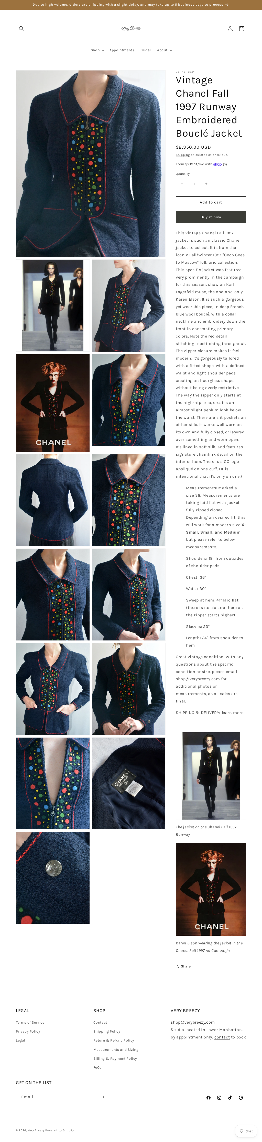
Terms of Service (30, 1022)
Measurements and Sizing (116, 1049)
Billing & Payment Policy (115, 1058)
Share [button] (186, 966)
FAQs (97, 1067)
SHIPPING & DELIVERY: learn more (210, 712)
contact (222, 1037)
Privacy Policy (28, 1031)
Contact (100, 1022)
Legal (20, 1040)
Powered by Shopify (59, 1130)
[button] (21, 28)
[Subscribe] (102, 1097)
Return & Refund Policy (113, 1040)
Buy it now (211, 217)
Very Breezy (36, 1130)
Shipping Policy (107, 1031)
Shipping (183, 155)
